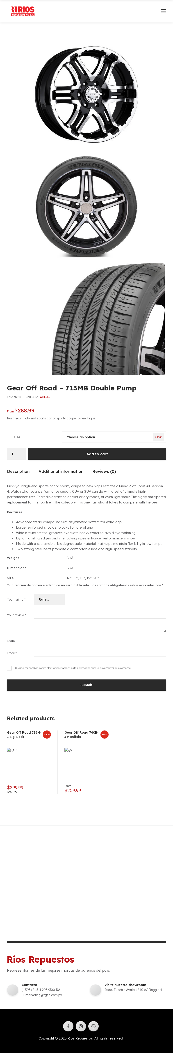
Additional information (61, 471)
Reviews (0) (104, 471)
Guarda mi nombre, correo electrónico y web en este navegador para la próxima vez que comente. (73, 668)
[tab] (18, 473)
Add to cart (97, 454)
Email (12, 653)
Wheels (45, 396)
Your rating (16, 599)
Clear (158, 437)
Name (12, 640)
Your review (16, 615)
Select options (103, 789)
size (17, 437)
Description (18, 471)
